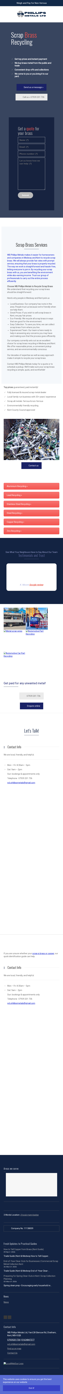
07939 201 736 (33, 696)
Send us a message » (33, 87)
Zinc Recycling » (14, 531)
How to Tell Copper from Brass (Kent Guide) (24, 1249)
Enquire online (33, 706)
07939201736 (13, 1340)
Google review (36, 584)
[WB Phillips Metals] (31, 14)
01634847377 (28, 1340)
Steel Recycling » (14, 513)
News (6, 1302)
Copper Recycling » (15, 522)
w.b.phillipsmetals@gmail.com (21, 783)
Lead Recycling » (14, 495)
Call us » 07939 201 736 (33, 97)
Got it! (31, 1388)
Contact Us (12, 1353)
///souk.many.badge (29, 1215)
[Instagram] (9, 1317)
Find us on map (14, 1348)
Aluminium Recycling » (17, 486)
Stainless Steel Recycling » (19, 504)
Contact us (34, 465)
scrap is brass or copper (43, 953)
